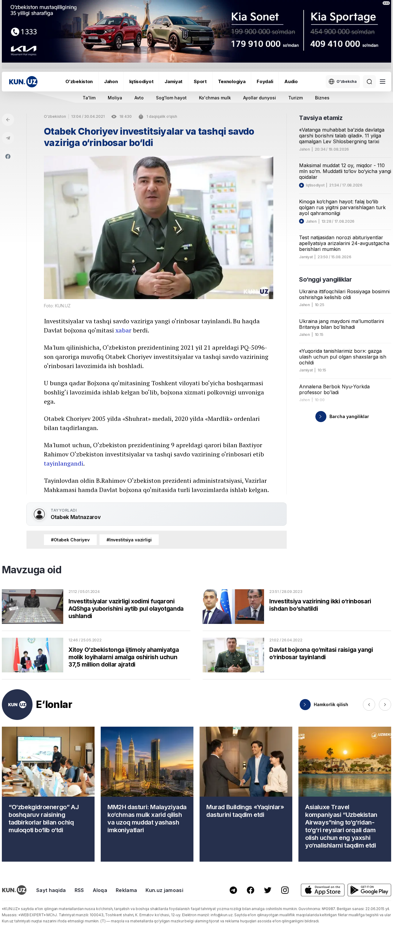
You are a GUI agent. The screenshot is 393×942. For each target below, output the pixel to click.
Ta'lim (89, 97)
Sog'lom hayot (171, 97)
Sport (200, 81)
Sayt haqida (51, 890)
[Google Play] (369, 890)
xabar (123, 330)
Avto (139, 97)
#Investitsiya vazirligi (129, 539)
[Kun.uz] (23, 81)
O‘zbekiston (79, 81)
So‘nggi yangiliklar (325, 279)
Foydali (265, 81)
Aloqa (100, 890)
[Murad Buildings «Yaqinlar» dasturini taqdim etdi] (246, 794)
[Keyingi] (385, 704)
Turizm (295, 97)
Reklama (126, 890)
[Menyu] (382, 81)
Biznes (322, 97)
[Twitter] (267, 890)
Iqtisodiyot (141, 81)
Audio (291, 81)
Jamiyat (173, 81)
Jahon (111, 81)
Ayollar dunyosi (259, 97)
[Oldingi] (369, 704)
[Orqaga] (8, 119)
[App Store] (322, 890)
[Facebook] (8, 156)
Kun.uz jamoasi (164, 890)
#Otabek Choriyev (70, 539)
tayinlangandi (63, 463)
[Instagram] (285, 890)
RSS (79, 890)
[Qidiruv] (369, 81)
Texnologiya (232, 81)
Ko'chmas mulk (215, 97)
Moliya (115, 97)
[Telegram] (8, 138)
